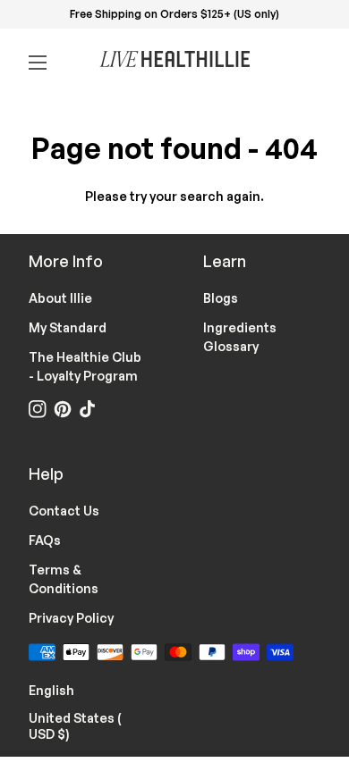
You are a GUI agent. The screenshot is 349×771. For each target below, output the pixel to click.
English (62, 688)
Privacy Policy (71, 617)
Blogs (220, 298)
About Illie (60, 298)
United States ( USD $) (87, 726)
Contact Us (64, 510)
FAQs (45, 540)
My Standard (67, 327)
